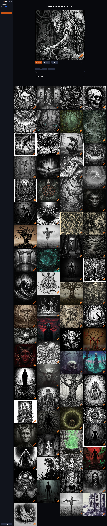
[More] (80, 62)
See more (63, 65)
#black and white (51, 69)
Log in (6, 521)
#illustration (38, 69)
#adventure (44, 69)
